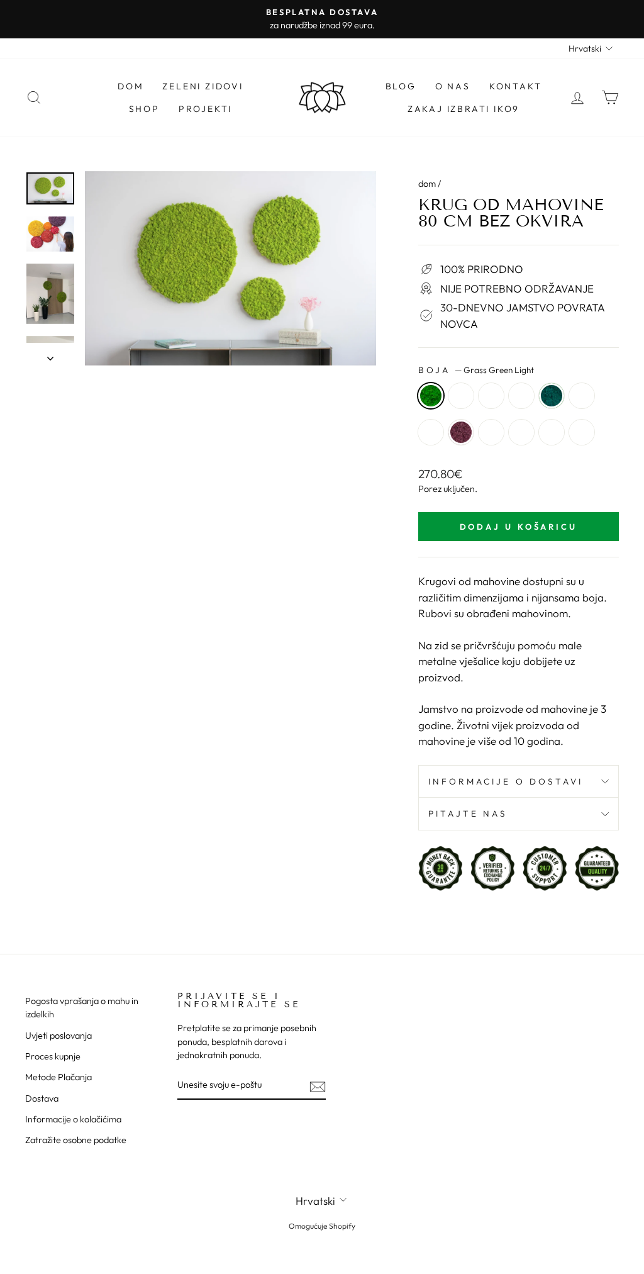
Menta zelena (521, 395)
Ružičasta (521, 432)
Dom (130, 86)
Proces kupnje (52, 1056)
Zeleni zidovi (202, 86)
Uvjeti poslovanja (58, 1035)
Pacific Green (551, 395)
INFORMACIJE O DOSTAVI (506, 781)
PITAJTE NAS (468, 813)
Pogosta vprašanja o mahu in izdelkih (81, 1007)
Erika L (461, 432)
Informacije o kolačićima (73, 1119)
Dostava (41, 1098)
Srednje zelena (491, 395)
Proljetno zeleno (461, 395)
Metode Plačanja (58, 1077)
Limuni (581, 432)
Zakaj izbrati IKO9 (463, 109)
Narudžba (491, 432)
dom (427, 183)
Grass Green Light (430, 395)
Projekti (205, 109)
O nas (452, 86)
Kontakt (515, 86)
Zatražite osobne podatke (75, 1140)
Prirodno (430, 432)
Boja (476, 370)
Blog (401, 86)
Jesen (551, 432)
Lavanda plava (581, 395)
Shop (144, 109)
